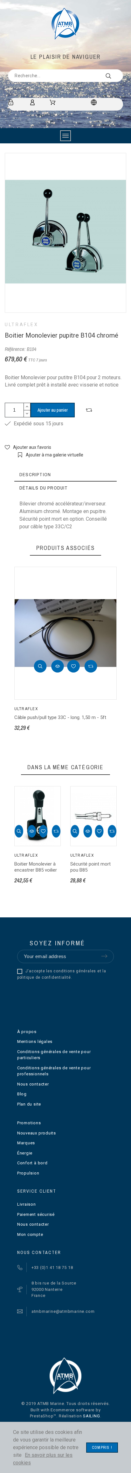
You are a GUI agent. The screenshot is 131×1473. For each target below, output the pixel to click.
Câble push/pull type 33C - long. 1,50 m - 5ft (60, 717)
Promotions (29, 1122)
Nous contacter (33, 1084)
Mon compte (30, 1234)
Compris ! (102, 1447)
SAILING (91, 1416)
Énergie (24, 1153)
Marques (26, 1143)
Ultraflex (21, 324)
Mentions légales (34, 1041)
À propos (27, 1031)
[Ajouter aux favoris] (73, 666)
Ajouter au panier (53, 410)
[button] (40, 666)
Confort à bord (32, 1163)
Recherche (115, 75)
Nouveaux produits (36, 1133)
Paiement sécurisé (36, 1214)
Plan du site (29, 1104)
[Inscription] (12, 102)
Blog (22, 1094)
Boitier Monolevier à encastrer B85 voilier (35, 867)
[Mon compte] (34, 102)
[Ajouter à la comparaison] (89, 410)
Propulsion (28, 1173)
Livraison (26, 1204)
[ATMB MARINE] (65, 24)
